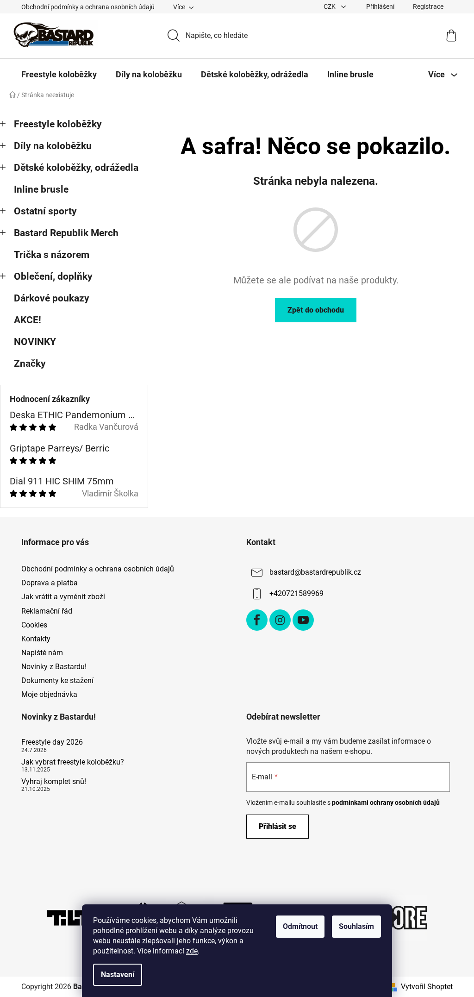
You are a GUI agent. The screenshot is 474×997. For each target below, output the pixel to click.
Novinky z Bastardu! (54, 666)
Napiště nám (42, 652)
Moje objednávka (49, 694)
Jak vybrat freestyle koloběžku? (72, 762)
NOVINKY (35, 341)
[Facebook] (257, 620)
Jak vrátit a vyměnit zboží (63, 596)
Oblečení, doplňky (53, 276)
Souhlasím (356, 926)
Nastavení (117, 974)
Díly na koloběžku (53, 145)
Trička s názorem (51, 254)
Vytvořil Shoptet (427, 986)
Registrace (428, 6)
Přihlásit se (277, 826)
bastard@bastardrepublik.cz (315, 572)
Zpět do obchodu (315, 310)
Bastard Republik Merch (66, 232)
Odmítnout (300, 926)
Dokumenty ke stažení (57, 680)
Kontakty (35, 638)
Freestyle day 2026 (52, 742)
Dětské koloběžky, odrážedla (76, 167)
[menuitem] (59, 74)
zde (192, 951)
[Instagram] (280, 620)
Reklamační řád (46, 611)
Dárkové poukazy (51, 298)
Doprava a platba (49, 582)
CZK (330, 6)
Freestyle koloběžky (58, 124)
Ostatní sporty (45, 211)
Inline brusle (41, 189)
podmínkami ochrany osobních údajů (386, 802)
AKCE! (27, 320)
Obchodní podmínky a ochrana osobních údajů (88, 7)
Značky (30, 363)
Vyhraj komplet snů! (53, 782)
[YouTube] (303, 620)
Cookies (34, 625)
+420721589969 (296, 593)
